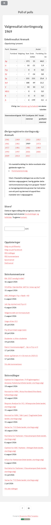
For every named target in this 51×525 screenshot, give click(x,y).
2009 (7, 156)
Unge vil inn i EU (11, 321)
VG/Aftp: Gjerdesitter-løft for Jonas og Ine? (22, 287)
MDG (7, 91)
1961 (7, 143)
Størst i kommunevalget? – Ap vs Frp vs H (21, 347)
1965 (17, 143)
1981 (17, 147)
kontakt (23, 217)
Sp (6, 78)
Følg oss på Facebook (13, 250)
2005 (38, 151)
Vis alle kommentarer (13, 364)
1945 (7, 139)
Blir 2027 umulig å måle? (14, 278)
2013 (17, 156)
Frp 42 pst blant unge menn (15, 330)
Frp (6, 70)
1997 (17, 151)
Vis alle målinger (11, 488)
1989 (38, 147)
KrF (6, 83)
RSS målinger (10, 253)
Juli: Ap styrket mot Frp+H (15, 304)
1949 (17, 139)
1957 (38, 139)
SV (6, 74)
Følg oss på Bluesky (12, 246)
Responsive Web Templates (29, 516)
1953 (28, 139)
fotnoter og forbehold (29, 106)
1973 (38, 143)
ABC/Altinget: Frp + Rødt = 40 (17, 295)
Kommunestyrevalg (20, 171)
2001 (28, 151)
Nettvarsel (9, 263)
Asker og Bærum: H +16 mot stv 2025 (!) (21, 355)
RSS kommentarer (12, 256)
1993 (7, 151)
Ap (6, 61)
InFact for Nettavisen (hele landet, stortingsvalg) (24, 459)
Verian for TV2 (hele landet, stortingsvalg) (21, 427)
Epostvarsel (9, 260)
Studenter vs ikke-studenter (16, 338)
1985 (28, 147)
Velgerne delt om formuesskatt (17, 313)
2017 (28, 156)
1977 (7, 147)
